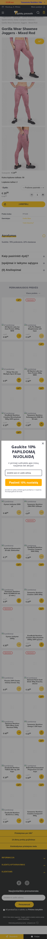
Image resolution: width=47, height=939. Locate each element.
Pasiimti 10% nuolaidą (23, 482)
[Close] (43, 443)
